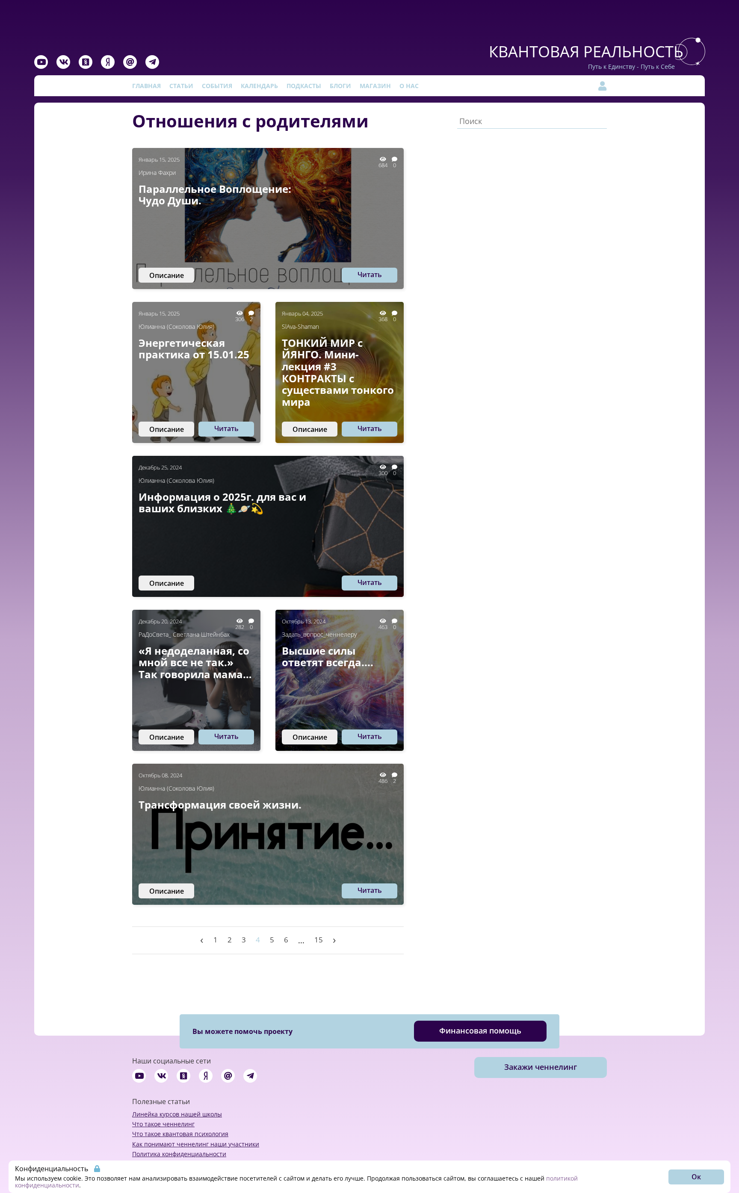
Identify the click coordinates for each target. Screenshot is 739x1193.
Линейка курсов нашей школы (177, 1114)
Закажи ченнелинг (540, 1067)
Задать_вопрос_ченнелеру (319, 634)
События (217, 86)
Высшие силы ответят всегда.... (327, 656)
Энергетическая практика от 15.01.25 (194, 348)
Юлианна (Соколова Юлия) (176, 326)
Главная (146, 86)
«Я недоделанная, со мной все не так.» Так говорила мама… (195, 662)
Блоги (340, 86)
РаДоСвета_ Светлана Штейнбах (184, 634)
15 (318, 940)
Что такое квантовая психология (180, 1134)
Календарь (259, 86)
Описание (166, 275)
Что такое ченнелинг (163, 1124)
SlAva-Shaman (300, 326)
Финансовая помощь (480, 1030)
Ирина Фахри (157, 172)
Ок (696, 1176)
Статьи (181, 86)
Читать (370, 274)
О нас (409, 86)
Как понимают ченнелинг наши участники (195, 1144)
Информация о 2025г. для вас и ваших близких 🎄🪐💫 (222, 502)
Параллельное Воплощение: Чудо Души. (215, 195)
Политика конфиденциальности (179, 1154)
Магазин (375, 86)
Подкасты (304, 86)
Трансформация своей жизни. (220, 805)
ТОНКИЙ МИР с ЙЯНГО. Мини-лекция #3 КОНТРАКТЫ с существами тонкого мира (338, 372)
